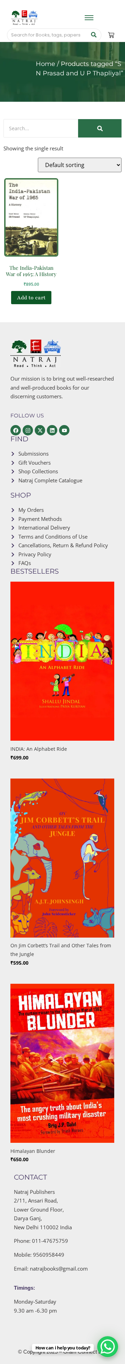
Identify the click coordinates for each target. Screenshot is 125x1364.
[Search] (93, 35)
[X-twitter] (40, 430)
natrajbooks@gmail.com (59, 1268)
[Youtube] (64, 430)
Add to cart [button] (31, 297)
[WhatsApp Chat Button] (107, 1346)
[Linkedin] (52, 430)
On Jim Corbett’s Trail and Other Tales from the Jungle (60, 950)
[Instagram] (28, 430)
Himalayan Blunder (32, 1151)
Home (45, 64)
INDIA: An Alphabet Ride (38, 749)
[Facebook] (15, 430)
